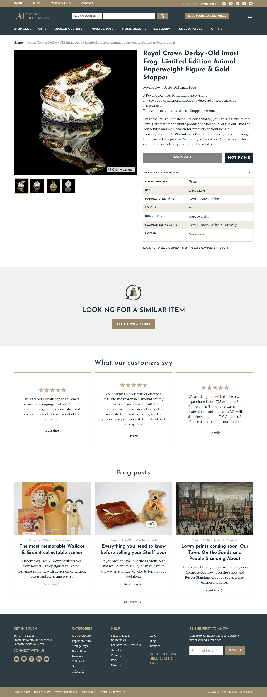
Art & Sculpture (81, 635)
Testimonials (61, 3)
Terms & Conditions (65, 692)
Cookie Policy (42, 692)
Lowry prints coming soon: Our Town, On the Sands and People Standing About (214, 552)
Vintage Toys (102, 29)
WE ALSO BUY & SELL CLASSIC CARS (163, 659)
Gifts (215, 29)
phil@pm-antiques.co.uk (37, 639)
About (18, 3)
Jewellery (161, 29)
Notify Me (239, 157)
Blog (36, 3)
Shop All (22, 29)
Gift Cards (78, 671)
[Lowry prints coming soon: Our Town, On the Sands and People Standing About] (214, 508)
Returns (116, 665)
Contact (87, 3)
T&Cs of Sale (88, 692)
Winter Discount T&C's (112, 692)
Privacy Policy (22, 692)
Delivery (116, 655)
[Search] (162, 16)
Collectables (191, 29)
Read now (50, 584)
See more (131, 602)
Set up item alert (133, 324)
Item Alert (117, 650)
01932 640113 (208, 4)
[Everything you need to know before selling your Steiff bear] (133, 508)
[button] (21, 186)
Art (41, 29)
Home (18, 42)
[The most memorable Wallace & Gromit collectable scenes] (52, 508)
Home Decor (133, 29)
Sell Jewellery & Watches (126, 644)
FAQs (114, 660)
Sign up (235, 650)
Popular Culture (68, 29)
